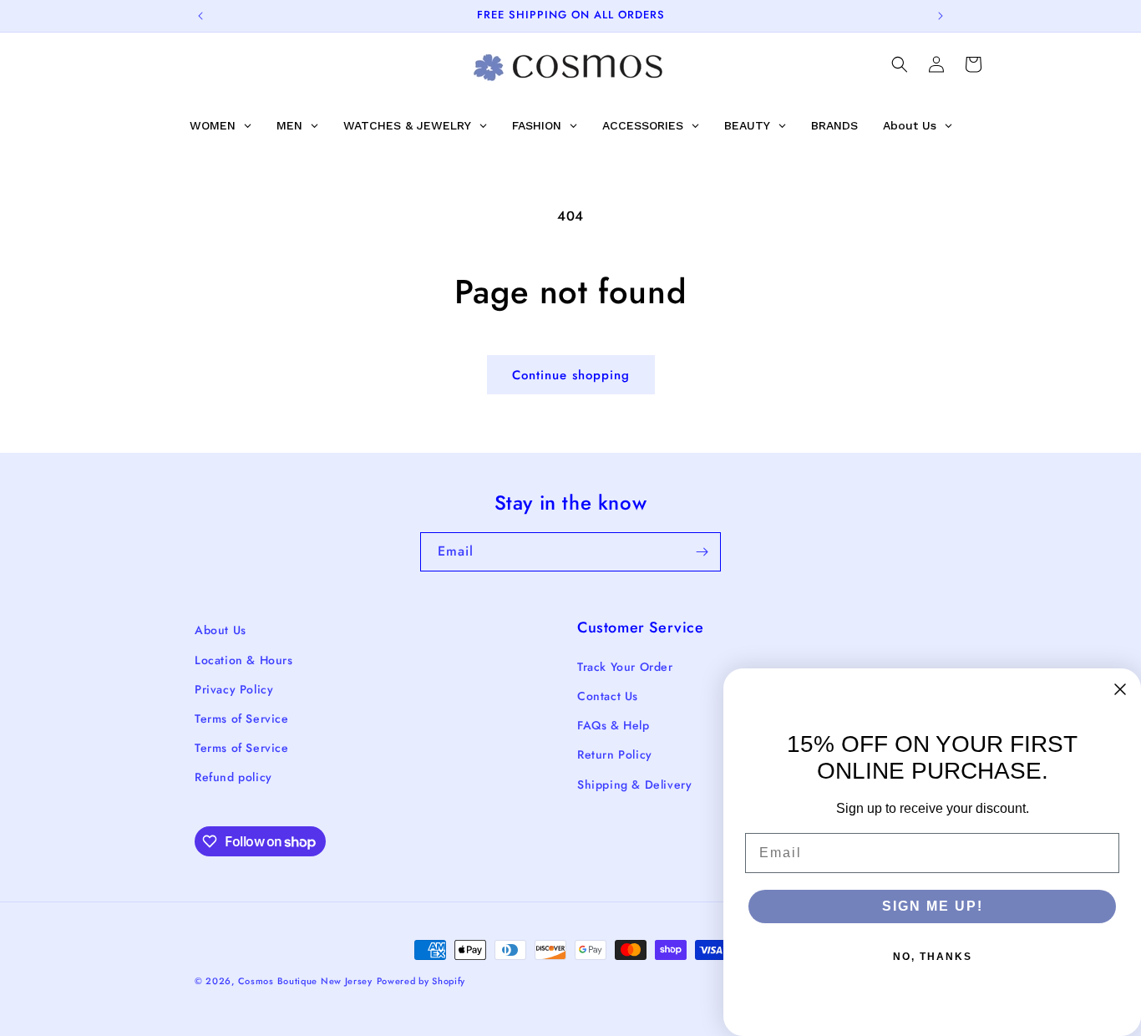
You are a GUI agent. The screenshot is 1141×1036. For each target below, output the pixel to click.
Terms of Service (242, 718)
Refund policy (233, 777)
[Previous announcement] (200, 16)
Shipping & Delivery (634, 784)
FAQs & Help (613, 725)
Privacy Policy (234, 689)
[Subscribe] (701, 551)
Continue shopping (571, 375)
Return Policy (614, 754)
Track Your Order (625, 666)
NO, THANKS (932, 956)
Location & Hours (244, 660)
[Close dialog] (1120, 689)
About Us (220, 630)
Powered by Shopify (421, 981)
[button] (899, 64)
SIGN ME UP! (932, 906)
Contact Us (607, 696)
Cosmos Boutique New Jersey (305, 981)
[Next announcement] (940, 16)
